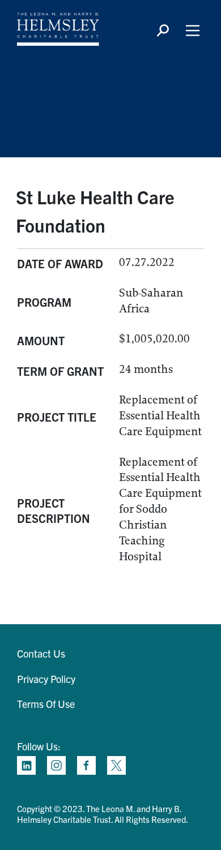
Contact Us (41, 653)
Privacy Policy (46, 678)
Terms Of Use (46, 703)
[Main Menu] (192, 30)
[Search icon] (162, 30)
